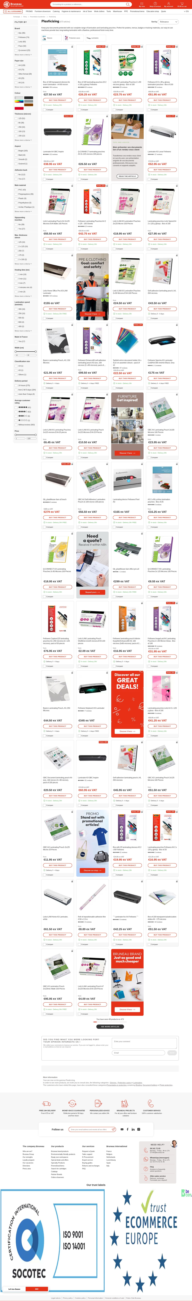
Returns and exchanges (91, 1166)
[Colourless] (19, 97)
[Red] (19, 108)
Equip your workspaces (59, 1157)
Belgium (109, 1154)
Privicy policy (68, 1298)
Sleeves (113, 1083)
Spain (108, 1163)
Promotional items (57, 1166)
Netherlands (110, 1157)
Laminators (137, 1083)
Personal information (95, 1298)
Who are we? (27, 1151)
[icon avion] (113, 1129)
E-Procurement (87, 1157)
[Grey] (28, 101)
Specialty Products (58, 1163)
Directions (26, 1166)
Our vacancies (28, 1163)
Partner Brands (56, 1174)
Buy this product (57, 100)
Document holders (150, 1085)
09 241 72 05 (155, 1148)
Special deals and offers (59, 1160)
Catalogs (54, 1171)
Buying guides (87, 1163)
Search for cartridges (58, 1169)
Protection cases (124, 1083)
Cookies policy (80, 1298)
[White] (19, 105)
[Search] (128, 4)
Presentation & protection (117, 1085)
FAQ (84, 1169)
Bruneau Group (28, 1154)
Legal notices (56, 1298)
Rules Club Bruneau (133, 1298)
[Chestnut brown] (28, 105)
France (109, 1151)
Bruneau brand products (60, 1151)
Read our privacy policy (12, 1283)
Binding (139, 1085)
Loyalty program (28, 1160)
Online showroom (57, 1177)
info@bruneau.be (158, 1152)
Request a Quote (88, 1151)
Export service (87, 1160)
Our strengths (28, 1157)
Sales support (87, 1154)
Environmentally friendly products (63, 1154)
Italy (107, 1166)
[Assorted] (19, 101)
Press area (27, 1169)
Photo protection (166, 1085)
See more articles (110, 1027)
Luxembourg (111, 1160)
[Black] (28, 97)
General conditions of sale (114, 1298)
